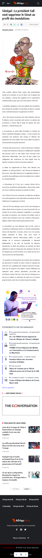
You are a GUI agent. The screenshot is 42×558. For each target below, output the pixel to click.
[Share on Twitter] (11, 24)
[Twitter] (25, 530)
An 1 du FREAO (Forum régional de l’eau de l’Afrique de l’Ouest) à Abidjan (24, 337)
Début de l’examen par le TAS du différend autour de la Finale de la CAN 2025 (24, 371)
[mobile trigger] (4, 3)
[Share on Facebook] (7, 24)
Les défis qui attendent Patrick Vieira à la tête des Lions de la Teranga (13, 445)
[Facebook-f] (17, 530)
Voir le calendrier (8, 387)
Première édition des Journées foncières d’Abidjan (21, 360)
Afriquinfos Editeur (7, 30)
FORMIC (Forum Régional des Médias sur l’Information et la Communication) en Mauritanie (24, 350)
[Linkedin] (21, 530)
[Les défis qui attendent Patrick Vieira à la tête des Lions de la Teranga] (34, 445)
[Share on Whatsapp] (14, 24)
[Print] (21, 24)
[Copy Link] (18, 24)
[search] (38, 3)
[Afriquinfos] (21, 3)
